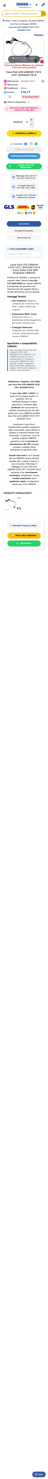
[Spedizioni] (24, 210)
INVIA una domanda (24, 535)
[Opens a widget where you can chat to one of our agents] (39, 1475)
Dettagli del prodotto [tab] (24, 231)
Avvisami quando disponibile (24, 156)
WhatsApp (25, 543)
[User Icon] (36, 5)
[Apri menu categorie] (5, 5)
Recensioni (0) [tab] (24, 238)
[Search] (43, 13)
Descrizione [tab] (24, 224)
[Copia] (42, 81)
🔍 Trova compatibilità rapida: (20, 249)
